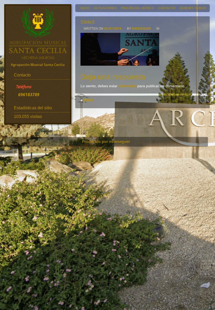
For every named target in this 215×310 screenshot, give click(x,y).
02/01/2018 (113, 28)
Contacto (166, 8)
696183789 (28, 94)
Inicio (85, 8)
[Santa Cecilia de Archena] (38, 58)
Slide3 (89, 99)
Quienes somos (193, 8)
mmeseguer (141, 28)
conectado (127, 85)
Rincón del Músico (137, 8)
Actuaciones (105, 8)
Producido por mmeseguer (106, 141)
